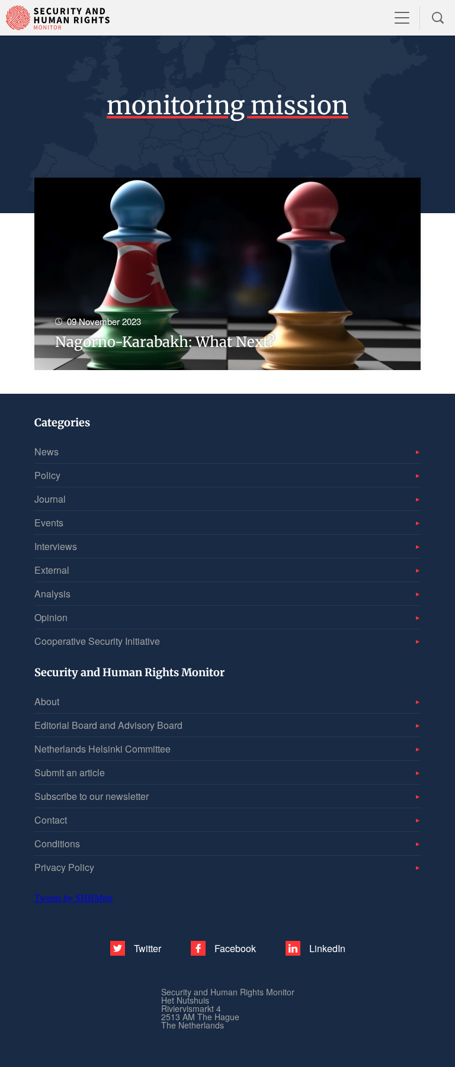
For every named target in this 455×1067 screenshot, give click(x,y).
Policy (47, 475)
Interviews (55, 546)
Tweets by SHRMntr (73, 898)
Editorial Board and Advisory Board (108, 725)
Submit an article (69, 772)
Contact (50, 820)
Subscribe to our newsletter (91, 796)
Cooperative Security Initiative (97, 641)
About (46, 701)
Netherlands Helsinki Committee (102, 749)
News (46, 451)
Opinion (51, 617)
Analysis (52, 593)
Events (48, 522)
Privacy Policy (64, 867)
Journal (50, 499)
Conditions (57, 843)
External (51, 570)
